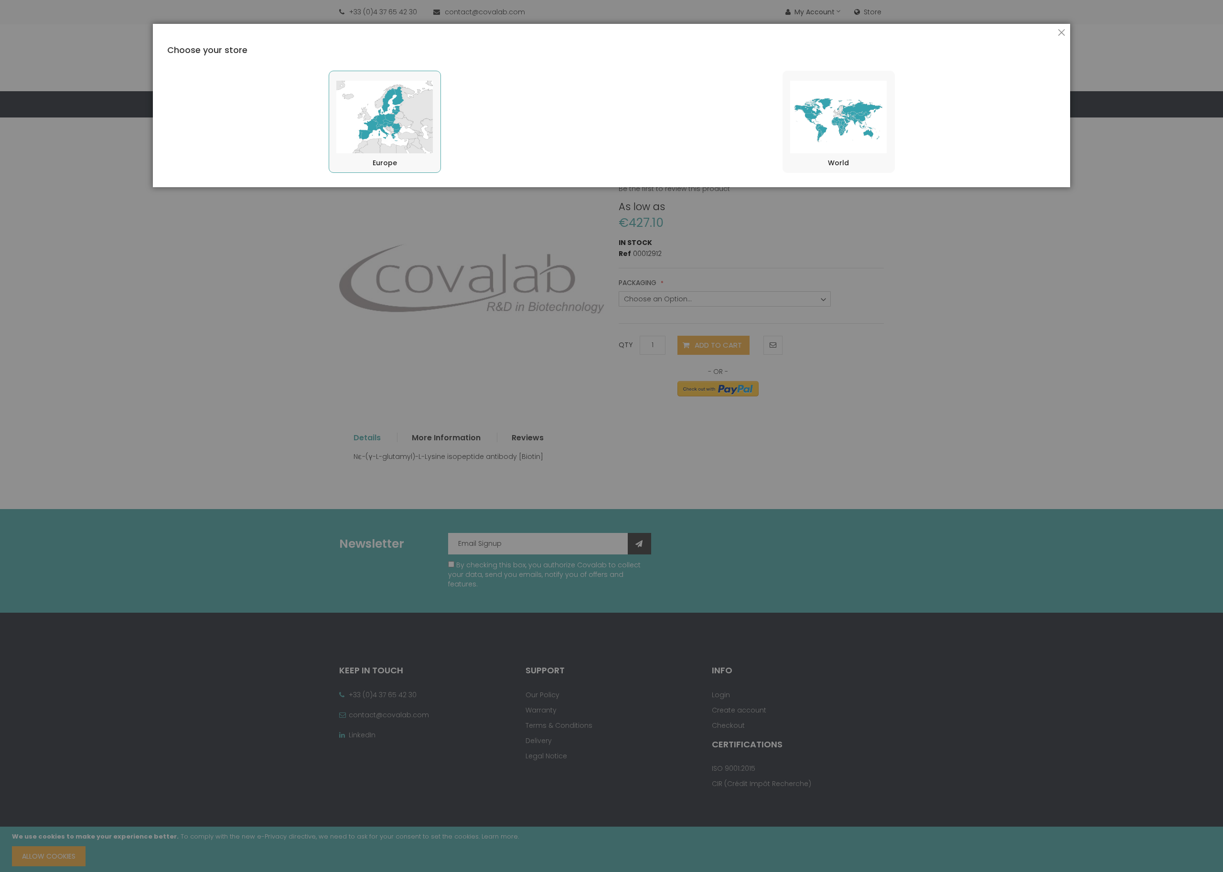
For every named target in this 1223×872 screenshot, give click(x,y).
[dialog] (611, 436)
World (838, 163)
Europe (385, 163)
